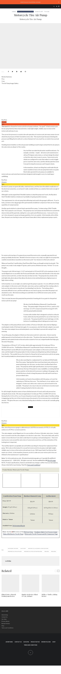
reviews (54, 551)
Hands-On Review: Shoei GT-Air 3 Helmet (30, 595)
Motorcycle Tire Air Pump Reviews (25, 11)
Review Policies (6, 623)
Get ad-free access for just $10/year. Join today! (30, 2)
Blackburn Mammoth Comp (32, 496)
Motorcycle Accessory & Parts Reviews (21, 409)
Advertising (5, 614)
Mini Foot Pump (28, 532)
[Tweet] (12, 71)
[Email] (25, 71)
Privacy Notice (5, 621)
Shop (3, 625)
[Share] (8, 71)
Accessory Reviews (13, 548)
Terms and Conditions (33, 465)
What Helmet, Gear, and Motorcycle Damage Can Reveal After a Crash (34, 413)
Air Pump (23, 548)
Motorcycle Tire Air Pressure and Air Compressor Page (41, 534)
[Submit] (21, 71)
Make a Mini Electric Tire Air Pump (13, 534)
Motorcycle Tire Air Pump (15, 551)
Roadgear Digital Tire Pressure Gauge (45, 532)
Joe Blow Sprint (51, 496)
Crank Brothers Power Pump (12, 496)
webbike (14, 11)
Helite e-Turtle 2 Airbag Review (49, 595)
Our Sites (4, 619)
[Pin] (16, 71)
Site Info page (51, 460)
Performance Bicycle (18, 525)
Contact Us (5, 617)
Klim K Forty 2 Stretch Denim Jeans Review (9, 595)
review (47, 551)
